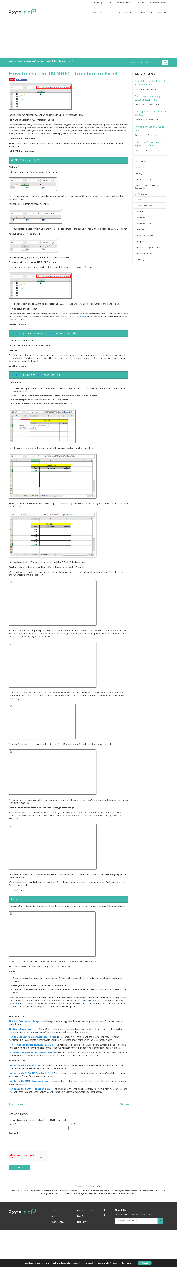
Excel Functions (124, 12)
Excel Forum (140, 3)
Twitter (15, 1003)
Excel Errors (139, 211)
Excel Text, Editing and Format (147, 247)
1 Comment (151, 119)
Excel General (140, 229)
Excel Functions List (142, 223)
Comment (14, 1133)
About (53, 1216)
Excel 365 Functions (142, 179)
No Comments (152, 89)
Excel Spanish (140, 241)
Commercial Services (158, 3)
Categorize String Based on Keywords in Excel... (149, 143)
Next (123, 1104)
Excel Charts (140, 12)
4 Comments (152, 104)
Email (71, 1124)
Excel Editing (82, 1216)
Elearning (138, 173)
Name (12, 1124)
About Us (108, 3)
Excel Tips (110, 12)
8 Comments (152, 150)
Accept (145, 1263)
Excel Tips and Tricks (143, 253)
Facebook (95, 1000)
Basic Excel (97, 12)
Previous (14, 1104)
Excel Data (138, 200)
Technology (161, 12)
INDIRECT (65, 316)
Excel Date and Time (143, 206)
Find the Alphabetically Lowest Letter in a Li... (147, 98)
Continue (138, 89)
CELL (51, 333)
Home (96, 3)
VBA (150, 12)
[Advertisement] (88, 38)
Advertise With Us (123, 3)
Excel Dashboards (142, 194)
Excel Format (82, 1222)
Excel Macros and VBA (143, 235)
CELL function (79, 316)
